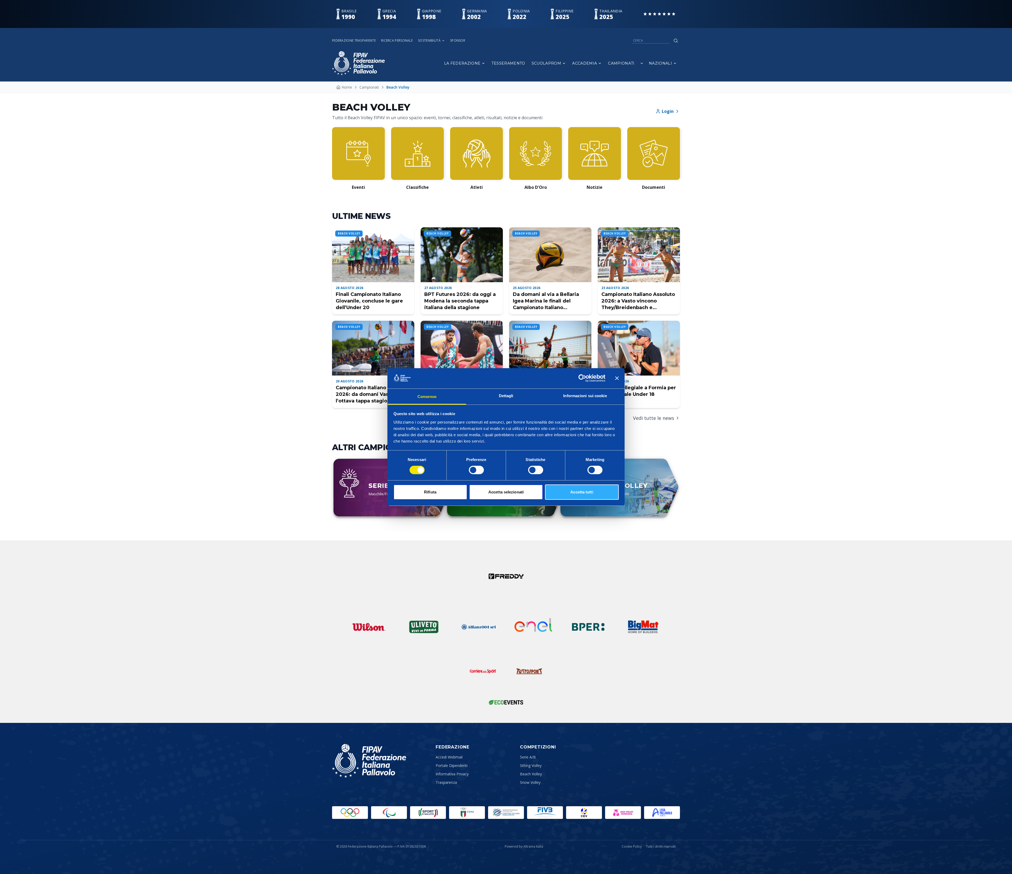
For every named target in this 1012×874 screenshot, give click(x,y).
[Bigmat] (643, 627)
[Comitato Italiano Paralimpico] (506, 812)
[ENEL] (533, 627)
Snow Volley (530, 782)
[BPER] (588, 627)
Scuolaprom (546, 63)
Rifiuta (430, 492)
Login (668, 111)
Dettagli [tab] (506, 395)
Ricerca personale (397, 41)
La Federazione (462, 63)
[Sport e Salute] (428, 812)
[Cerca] (676, 40)
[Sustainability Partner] (506, 702)
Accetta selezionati (506, 492)
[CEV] (584, 812)
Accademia (584, 63)
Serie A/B (528, 757)
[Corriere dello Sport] (483, 671)
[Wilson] (369, 627)
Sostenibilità (429, 41)
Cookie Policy (632, 846)
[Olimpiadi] (350, 812)
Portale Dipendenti (452, 765)
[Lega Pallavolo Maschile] (662, 812)
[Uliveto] (424, 627)
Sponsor (457, 41)
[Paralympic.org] (389, 812)
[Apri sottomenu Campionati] (642, 63)
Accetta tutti (581, 492)
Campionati (621, 63)
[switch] (476, 470)
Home (347, 87)
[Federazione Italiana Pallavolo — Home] (358, 63)
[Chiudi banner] (617, 378)
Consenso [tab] (426, 396)
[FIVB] (545, 812)
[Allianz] (479, 627)
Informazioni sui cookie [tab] (585, 395)
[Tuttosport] (529, 671)
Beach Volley (531, 773)
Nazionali (660, 63)
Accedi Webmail (449, 757)
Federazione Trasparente (354, 41)
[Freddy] (506, 576)
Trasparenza (446, 782)
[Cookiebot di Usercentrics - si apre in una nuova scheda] (582, 378)
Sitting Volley (531, 765)
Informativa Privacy (452, 773)
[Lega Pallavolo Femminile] (623, 812)
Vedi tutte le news (653, 418)
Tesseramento (508, 63)
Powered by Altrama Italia (524, 846)
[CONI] (467, 812)
